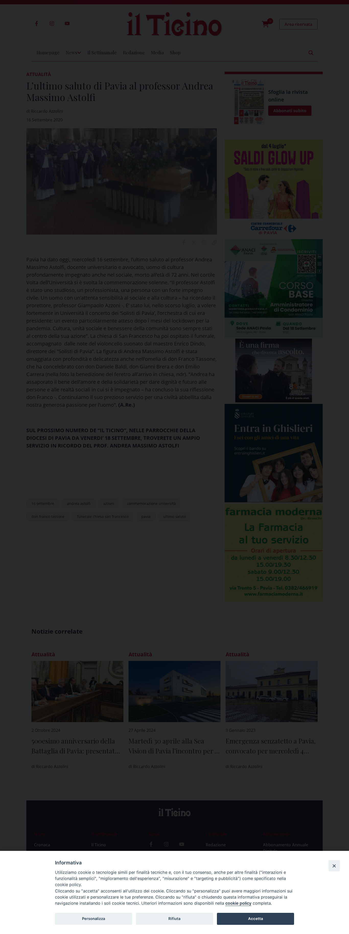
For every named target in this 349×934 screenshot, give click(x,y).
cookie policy (238, 903)
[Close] (334, 865)
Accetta (255, 918)
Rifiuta (174, 918)
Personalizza (93, 918)
